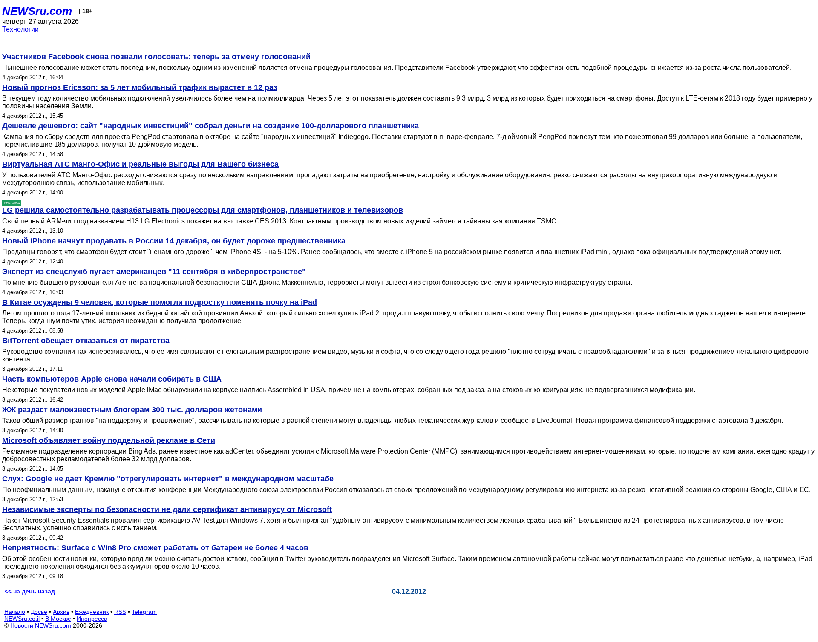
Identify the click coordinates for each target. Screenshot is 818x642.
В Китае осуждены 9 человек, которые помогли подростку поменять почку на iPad (159, 302)
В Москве (58, 618)
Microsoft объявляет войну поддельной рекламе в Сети (108, 440)
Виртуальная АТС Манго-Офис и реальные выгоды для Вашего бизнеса (140, 164)
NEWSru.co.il (22, 618)
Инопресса (92, 618)
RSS (120, 611)
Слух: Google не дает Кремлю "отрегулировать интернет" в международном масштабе (168, 478)
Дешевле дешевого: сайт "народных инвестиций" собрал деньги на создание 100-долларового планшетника (210, 125)
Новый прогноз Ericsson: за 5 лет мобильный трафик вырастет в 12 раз (139, 87)
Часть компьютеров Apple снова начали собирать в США (112, 379)
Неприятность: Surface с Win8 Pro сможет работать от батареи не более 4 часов (155, 548)
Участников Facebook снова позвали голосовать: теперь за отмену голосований (156, 56)
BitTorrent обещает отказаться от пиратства (86, 340)
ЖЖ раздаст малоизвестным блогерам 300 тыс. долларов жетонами (132, 409)
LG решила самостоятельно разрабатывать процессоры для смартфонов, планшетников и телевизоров (202, 210)
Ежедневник (92, 611)
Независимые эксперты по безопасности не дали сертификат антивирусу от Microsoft (167, 509)
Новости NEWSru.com (40, 625)
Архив (61, 611)
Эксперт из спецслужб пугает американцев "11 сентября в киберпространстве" (154, 271)
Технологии (20, 29)
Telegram (144, 611)
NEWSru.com (37, 11)
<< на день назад (30, 591)
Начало (14, 611)
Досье (39, 611)
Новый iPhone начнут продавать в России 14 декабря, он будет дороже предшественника (174, 241)
